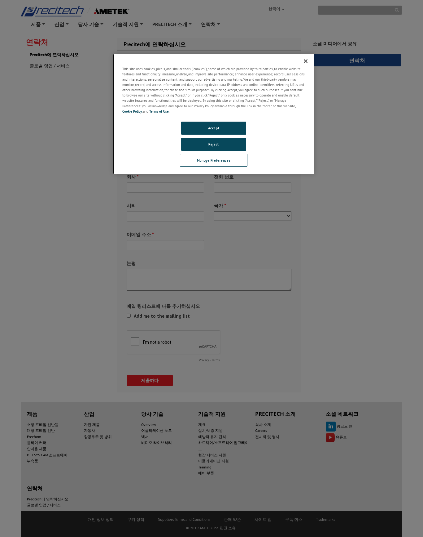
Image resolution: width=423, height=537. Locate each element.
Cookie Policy (132, 111)
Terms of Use (159, 111)
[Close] (305, 61)
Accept (213, 128)
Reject (213, 144)
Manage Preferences (213, 160)
